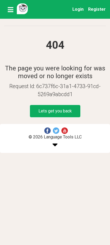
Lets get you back (55, 111)
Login (78, 9)
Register (97, 9)
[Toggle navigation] (10, 9)
